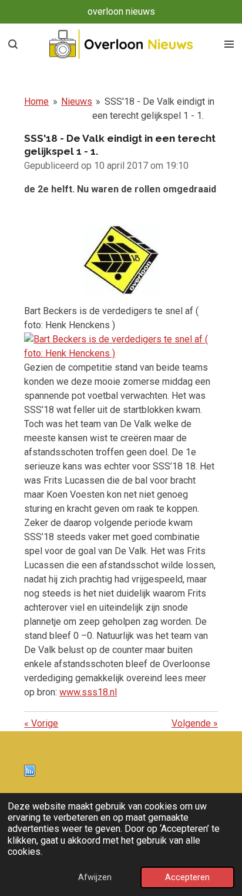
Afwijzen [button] (95, 877)
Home (36, 101)
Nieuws (76, 101)
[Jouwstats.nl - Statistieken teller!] (29, 773)
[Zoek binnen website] (13, 44)
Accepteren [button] (187, 877)
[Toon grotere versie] (121, 260)
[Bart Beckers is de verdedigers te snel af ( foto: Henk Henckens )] (121, 353)
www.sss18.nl (88, 692)
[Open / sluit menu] (229, 44)
